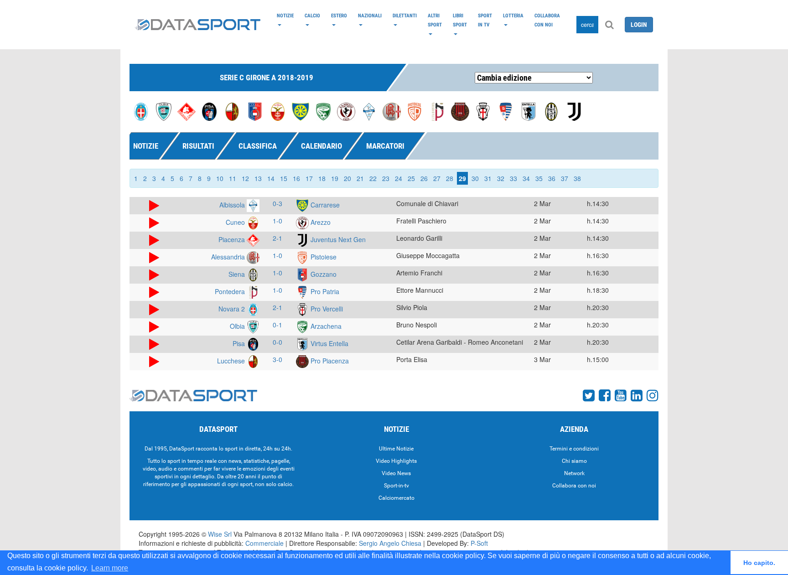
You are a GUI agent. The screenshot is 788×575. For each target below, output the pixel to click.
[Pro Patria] (505, 110)
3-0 (277, 359)
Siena (237, 274)
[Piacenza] (186, 110)
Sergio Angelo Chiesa (390, 543)
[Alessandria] (391, 110)
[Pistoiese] (414, 110)
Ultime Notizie (396, 448)
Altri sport (435, 20)
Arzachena (325, 326)
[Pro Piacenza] (460, 110)
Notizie (285, 15)
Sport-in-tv (396, 485)
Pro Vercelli (326, 308)
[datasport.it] (197, 24)
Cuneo (236, 222)
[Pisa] (209, 110)
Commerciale (264, 543)
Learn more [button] (109, 568)
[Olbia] (163, 110)
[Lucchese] (232, 110)
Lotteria (513, 15)
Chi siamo (574, 461)
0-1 (277, 324)
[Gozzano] (255, 110)
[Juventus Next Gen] (574, 110)
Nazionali (370, 15)
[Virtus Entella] (528, 110)
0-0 (277, 342)
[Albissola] (369, 110)
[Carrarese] (300, 110)
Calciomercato (396, 498)
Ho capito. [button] (759, 562)
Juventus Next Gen (337, 239)
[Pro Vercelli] (483, 110)
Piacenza (232, 239)
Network (574, 473)
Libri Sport (460, 20)
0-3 (277, 203)
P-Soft (479, 543)
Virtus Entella (328, 343)
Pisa (240, 343)
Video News (396, 473)
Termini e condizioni (574, 448)
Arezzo (320, 222)
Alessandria (229, 256)
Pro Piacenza (329, 360)
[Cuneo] (277, 110)
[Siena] (551, 110)
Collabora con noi (547, 20)
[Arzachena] (323, 110)
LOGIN (639, 24)
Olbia (238, 326)
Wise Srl (220, 534)
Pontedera (231, 291)
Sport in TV (485, 20)
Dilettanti (405, 15)
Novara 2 (232, 308)
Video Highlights (396, 461)
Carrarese (324, 204)
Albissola (233, 204)
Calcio (312, 15)
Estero (339, 15)
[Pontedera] (437, 110)
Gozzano (323, 274)
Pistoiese (323, 256)
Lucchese (232, 360)
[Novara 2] (141, 110)
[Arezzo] (346, 110)
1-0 (277, 220)
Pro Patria (324, 291)
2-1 (277, 238)
